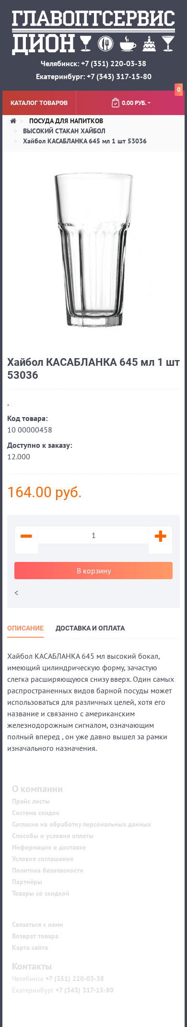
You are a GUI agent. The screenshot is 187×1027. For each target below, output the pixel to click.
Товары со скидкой (41, 893)
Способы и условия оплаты (53, 835)
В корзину (94, 570)
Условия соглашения (42, 858)
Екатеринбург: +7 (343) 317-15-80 (94, 76)
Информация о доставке (49, 847)
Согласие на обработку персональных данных (81, 824)
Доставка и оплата (90, 628)
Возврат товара (35, 936)
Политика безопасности (47, 870)
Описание (25, 628)
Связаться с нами (37, 924)
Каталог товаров (39, 102)
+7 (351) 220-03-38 (74, 978)
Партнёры (27, 881)
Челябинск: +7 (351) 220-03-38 (93, 63)
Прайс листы (31, 801)
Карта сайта (30, 947)
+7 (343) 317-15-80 (84, 990)
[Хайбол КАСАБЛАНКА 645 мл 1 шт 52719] (93, 249)
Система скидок (35, 812)
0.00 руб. (151, 99)
